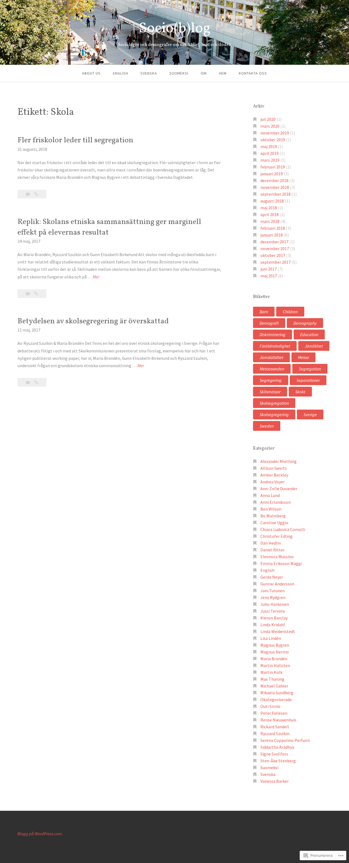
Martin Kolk (271, 672)
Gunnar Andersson (277, 583)
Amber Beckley (274, 475)
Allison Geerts (273, 468)
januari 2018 (271, 235)
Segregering (271, 380)
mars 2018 (269, 221)
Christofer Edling (276, 536)
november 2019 (274, 133)
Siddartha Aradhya (277, 747)
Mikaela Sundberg (276, 692)
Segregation (310, 368)
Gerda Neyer (271, 577)
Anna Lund (270, 495)
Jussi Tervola (272, 611)
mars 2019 (269, 160)
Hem (223, 73)
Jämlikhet (314, 346)
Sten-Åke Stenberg (278, 760)
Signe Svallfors (274, 754)
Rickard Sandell (274, 726)
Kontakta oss (253, 73)
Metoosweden (272, 368)
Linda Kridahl (272, 624)
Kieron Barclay (274, 618)
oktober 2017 (272, 255)
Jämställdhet (271, 357)
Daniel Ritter (272, 549)
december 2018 (274, 180)
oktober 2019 (272, 139)
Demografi (269, 323)
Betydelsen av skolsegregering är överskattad (93, 321)
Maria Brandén (273, 658)
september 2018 (275, 194)
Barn (264, 311)
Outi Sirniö (270, 706)
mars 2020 (269, 126)
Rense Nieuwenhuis (278, 720)
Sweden (267, 426)
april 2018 (269, 214)
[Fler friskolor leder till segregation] (36, 194)
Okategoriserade (276, 699)
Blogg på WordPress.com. (40, 833)
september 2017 (275, 262)
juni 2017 (268, 269)
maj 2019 (268, 146)
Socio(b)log (174, 29)
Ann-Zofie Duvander (278, 488)
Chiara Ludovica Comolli (282, 529)
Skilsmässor (270, 391)
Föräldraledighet (275, 346)
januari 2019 (271, 173)
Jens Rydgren (272, 597)
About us (91, 73)
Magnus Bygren (274, 645)
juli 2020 (268, 119)
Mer (96, 277)
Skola (300, 391)
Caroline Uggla (274, 522)
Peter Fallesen (273, 713)
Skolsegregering (274, 414)
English (120, 73)
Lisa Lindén (270, 638)
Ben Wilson (270, 509)
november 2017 (274, 248)
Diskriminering (272, 334)
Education (309, 334)
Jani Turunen (272, 590)
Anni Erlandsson (275, 502)
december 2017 (274, 241)
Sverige (310, 414)
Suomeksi (178, 73)
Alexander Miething (278, 461)
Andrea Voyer (272, 481)
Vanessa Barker (274, 781)
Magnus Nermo (274, 652)
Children (290, 311)
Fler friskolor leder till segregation (75, 140)
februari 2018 (272, 228)
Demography (305, 323)
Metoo (303, 357)
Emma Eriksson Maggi (281, 563)
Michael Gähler (274, 686)
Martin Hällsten (275, 665)
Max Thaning (272, 679)
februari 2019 (272, 167)
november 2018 (274, 187)
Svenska (148, 73)
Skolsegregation (274, 403)
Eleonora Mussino (277, 556)
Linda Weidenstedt (277, 631)
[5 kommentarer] (28, 382)
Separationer (308, 380)
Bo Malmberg (273, 515)
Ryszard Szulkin (275, 733)
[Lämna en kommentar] (28, 194)
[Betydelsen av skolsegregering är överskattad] (36, 382)
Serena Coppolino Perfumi (285, 740)
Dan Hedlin (270, 543)
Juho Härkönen (274, 604)
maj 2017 (268, 275)
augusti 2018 (272, 201)
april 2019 (269, 153)
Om (204, 73)
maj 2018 (268, 207)
